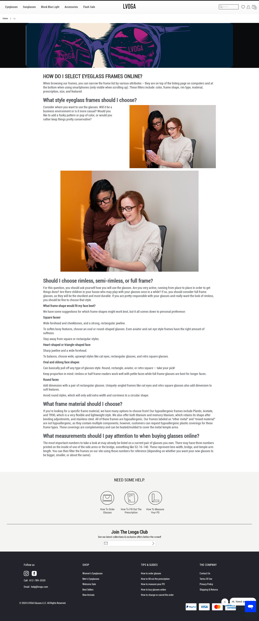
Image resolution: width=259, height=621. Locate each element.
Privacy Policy (206, 584)
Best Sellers (87, 589)
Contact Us (205, 573)
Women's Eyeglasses (92, 573)
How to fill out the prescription (155, 578)
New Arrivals (88, 595)
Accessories (71, 7)
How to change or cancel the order (157, 595)
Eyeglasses (11, 7)
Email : (36, 586)
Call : (34, 580)
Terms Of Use (206, 578)
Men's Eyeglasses (90, 578)
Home (5, 18)
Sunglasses (29, 7)
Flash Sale (89, 7)
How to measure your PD (153, 584)
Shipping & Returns (209, 589)
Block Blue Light (50, 7)
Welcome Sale (89, 584)
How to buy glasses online (153, 589)
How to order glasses (151, 573)
